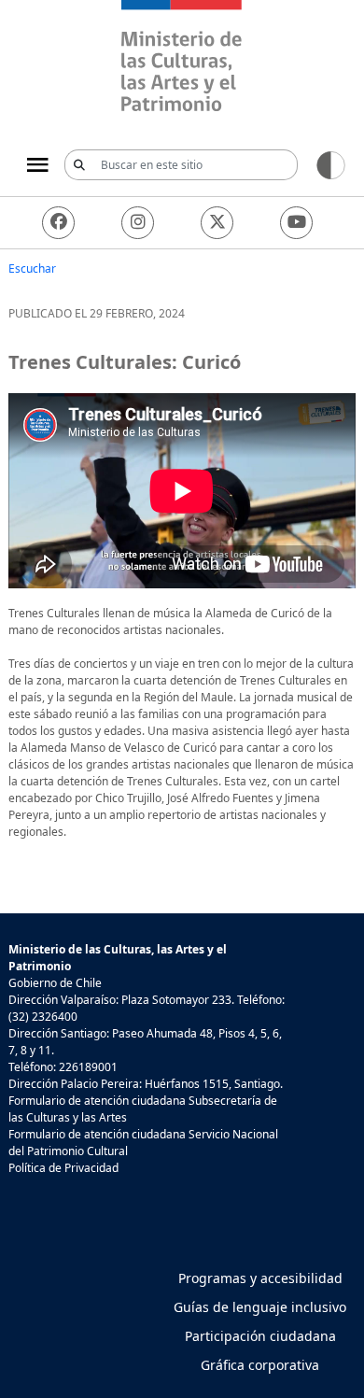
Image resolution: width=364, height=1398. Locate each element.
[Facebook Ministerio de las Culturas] (58, 222)
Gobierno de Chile (55, 983)
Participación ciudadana (260, 1336)
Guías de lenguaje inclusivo (260, 1307)
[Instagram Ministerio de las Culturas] (137, 222)
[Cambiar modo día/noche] (330, 164)
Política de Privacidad (63, 1168)
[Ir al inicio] (182, 58)
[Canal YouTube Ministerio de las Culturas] (296, 222)
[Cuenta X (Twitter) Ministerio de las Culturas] (217, 222)
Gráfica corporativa (260, 1365)
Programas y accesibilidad (260, 1278)
